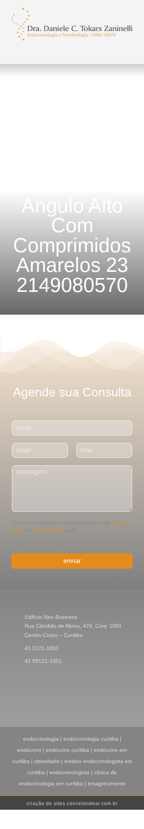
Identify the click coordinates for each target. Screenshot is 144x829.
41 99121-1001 (43, 661)
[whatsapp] (130, 701)
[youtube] (118, 701)
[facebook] (93, 701)
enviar (72, 560)
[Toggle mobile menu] (76, 49)
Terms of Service (48, 530)
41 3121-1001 (42, 648)
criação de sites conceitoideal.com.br (72, 803)
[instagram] (105, 701)
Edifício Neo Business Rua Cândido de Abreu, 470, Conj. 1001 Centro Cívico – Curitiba (73, 626)
